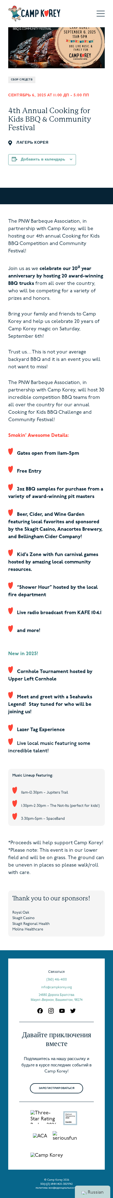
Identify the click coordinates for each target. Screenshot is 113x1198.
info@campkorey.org (56, 987)
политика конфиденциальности (56, 1187)
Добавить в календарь (43, 159)
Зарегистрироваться (56, 1088)
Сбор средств (22, 79)
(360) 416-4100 (56, 979)
